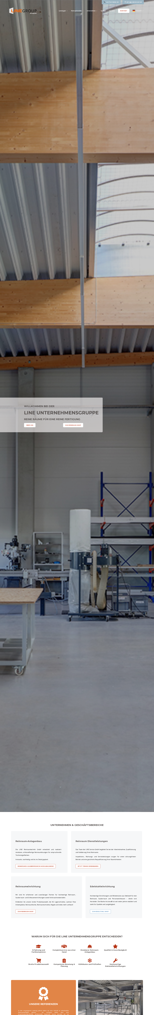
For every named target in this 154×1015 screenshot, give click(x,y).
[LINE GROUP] (23, 11)
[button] (66, 11)
